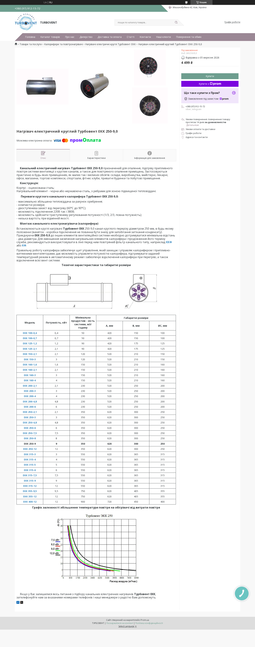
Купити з (204, 83)
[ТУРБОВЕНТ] (26, 22)
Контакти (145, 37)
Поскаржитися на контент (119, 623)
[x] (21, 602)
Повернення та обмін (188, 37)
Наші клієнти (163, 37)
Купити (210, 76)
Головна (30, 37)
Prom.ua (145, 620)
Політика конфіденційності (149, 623)
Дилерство (86, 37)
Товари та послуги (31, 44)
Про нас (69, 37)
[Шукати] (176, 22)
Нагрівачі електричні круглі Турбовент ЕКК (110, 44)
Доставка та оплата (110, 37)
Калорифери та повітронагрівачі (63, 44)
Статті (130, 37)
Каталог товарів (50, 37)
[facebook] (17, 602)
